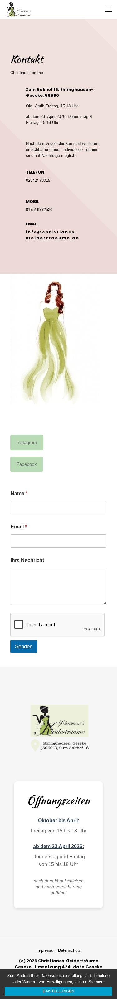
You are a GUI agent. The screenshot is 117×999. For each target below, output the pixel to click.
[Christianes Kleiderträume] (18, 9)
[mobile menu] (108, 9)
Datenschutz (69, 950)
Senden (23, 647)
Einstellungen (58, 991)
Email (19, 526)
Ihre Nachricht (27, 560)
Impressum (47, 950)
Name (19, 493)
